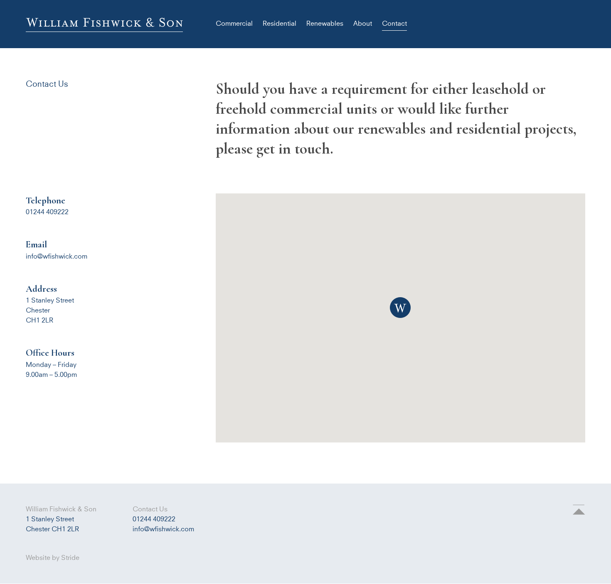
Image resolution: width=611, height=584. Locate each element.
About (362, 23)
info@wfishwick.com (56, 256)
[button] (400, 307)
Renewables (324, 23)
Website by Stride (52, 558)
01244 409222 (154, 519)
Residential (279, 23)
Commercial (234, 23)
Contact (394, 23)
